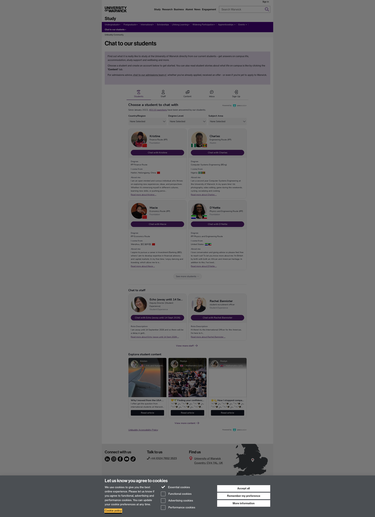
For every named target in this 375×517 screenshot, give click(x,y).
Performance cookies (181, 507)
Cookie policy (113, 510)
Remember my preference (243, 496)
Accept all (243, 488)
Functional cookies (180, 493)
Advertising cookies (180, 500)
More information (244, 503)
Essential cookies (178, 487)
